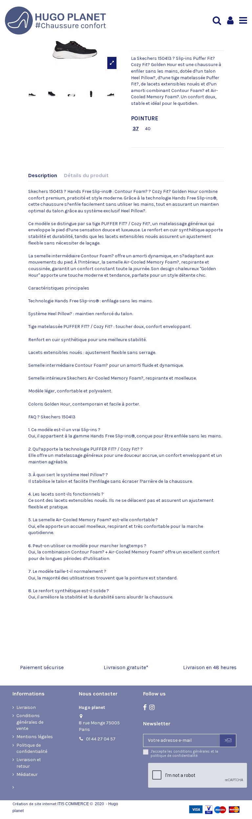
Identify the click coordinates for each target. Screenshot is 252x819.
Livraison (26, 707)
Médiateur (27, 774)
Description (42, 175)
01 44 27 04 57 (101, 739)
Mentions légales (34, 736)
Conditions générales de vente (29, 722)
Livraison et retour (28, 763)
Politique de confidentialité (31, 748)
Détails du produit (86, 175)
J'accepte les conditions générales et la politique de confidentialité (184, 753)
